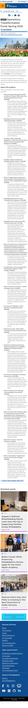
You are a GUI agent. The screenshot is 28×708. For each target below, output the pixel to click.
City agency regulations (10, 658)
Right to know (13, 698)
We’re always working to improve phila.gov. (14, 617)
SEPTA (4, 678)
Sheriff (4, 640)
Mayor (4, 628)
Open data (5, 668)
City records (6, 656)
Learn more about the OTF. (13, 481)
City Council (6, 630)
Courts (4, 633)
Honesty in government (10, 663)
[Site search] (26, 6)
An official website (5, 1)
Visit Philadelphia (8, 681)
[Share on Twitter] (12, 15)
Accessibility (14, 699)
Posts (17, 11)
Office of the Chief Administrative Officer (11, 35)
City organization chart (10, 670)
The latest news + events (8, 11)
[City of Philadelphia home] (12, 5)
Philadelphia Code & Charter (12, 653)
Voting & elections (8, 666)
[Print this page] (18, 15)
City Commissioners (8, 643)
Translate (23, 1)
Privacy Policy (21, 698)
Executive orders (7, 661)
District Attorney (7, 635)
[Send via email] (15, 15)
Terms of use (6, 698)
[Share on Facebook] (9, 15)
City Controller (7, 638)
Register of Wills (7, 645)
